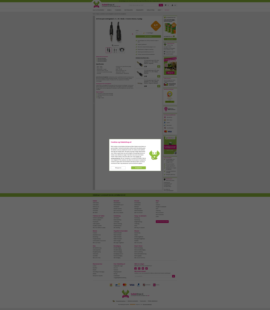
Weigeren (118, 168)
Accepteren (138, 168)
